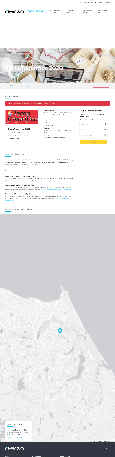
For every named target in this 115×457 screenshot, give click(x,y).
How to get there (27, 86)
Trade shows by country (72, 11)
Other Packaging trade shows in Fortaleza (56, 189)
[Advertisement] (57, 31)
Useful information (13, 86)
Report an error (101, 86)
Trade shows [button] (36, 11)
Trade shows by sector (88, 11)
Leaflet (90, 441)
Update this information (46, 103)
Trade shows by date (102, 11)
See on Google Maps (14, 437)
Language (104, 448)
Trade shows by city (59, 11)
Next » (93, 142)
